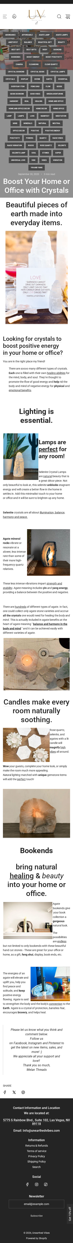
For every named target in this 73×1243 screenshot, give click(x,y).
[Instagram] (36, 1184)
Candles (17, 702)
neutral (56, 123)
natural (42, 123)
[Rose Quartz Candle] (36, 664)
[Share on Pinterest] (23, 1093)
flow (48, 86)
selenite (62, 145)
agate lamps (62, 35)
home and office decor (19, 109)
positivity (15, 138)
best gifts (31, 50)
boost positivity (54, 57)
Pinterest (54, 1043)
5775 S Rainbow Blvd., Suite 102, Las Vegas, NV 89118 (36, 1122)
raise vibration (14, 145)
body (45, 50)
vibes (44, 160)
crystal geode (37, 72)
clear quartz (51, 64)
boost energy (33, 57)
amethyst (13, 42)
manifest (45, 116)
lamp (9, 116)
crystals (10, 79)
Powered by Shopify (36, 1238)
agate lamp (44, 35)
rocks (31, 145)
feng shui (35, 86)
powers (29, 138)
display (24, 79)
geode (59, 86)
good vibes (35, 94)
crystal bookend (16, 72)
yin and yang (36, 168)
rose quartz (46, 145)
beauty (61, 42)
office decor (19, 131)
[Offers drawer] (14, 16)
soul (34, 153)
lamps (21, 116)
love (32, 116)
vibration (57, 160)
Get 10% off (69, 1214)
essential (63, 79)
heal (27, 101)
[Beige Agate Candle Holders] (36, 836)
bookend (58, 50)
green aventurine (55, 94)
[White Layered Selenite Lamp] (36, 323)
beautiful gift (45, 42)
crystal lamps (58, 72)
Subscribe (37, 1215)
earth (49, 79)
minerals (28, 123)
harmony (14, 101)
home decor (41, 109)
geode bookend (17, 94)
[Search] (59, 16)
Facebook (20, 1043)
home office (58, 109)
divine (37, 79)
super (58, 153)
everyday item (18, 86)
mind (15, 123)
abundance (10, 35)
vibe (33, 160)
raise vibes (58, 138)
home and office (55, 101)
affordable (27, 35)
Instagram (35, 1043)
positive (35, 131)
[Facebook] (27, 1184)
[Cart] (67, 16)
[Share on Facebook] (5, 1093)
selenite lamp (18, 153)
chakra (19, 64)
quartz (43, 138)
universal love (18, 160)
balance (28, 42)
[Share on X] (14, 1093)
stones (45, 153)
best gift (15, 50)
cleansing (34, 64)
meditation (61, 116)
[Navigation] (5, 16)
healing (38, 101)
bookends (15, 57)
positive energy (52, 131)
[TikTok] (45, 1184)
